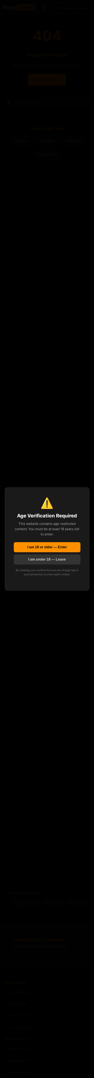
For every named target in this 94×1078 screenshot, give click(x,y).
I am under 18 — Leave (47, 559)
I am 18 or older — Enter (47, 547)
